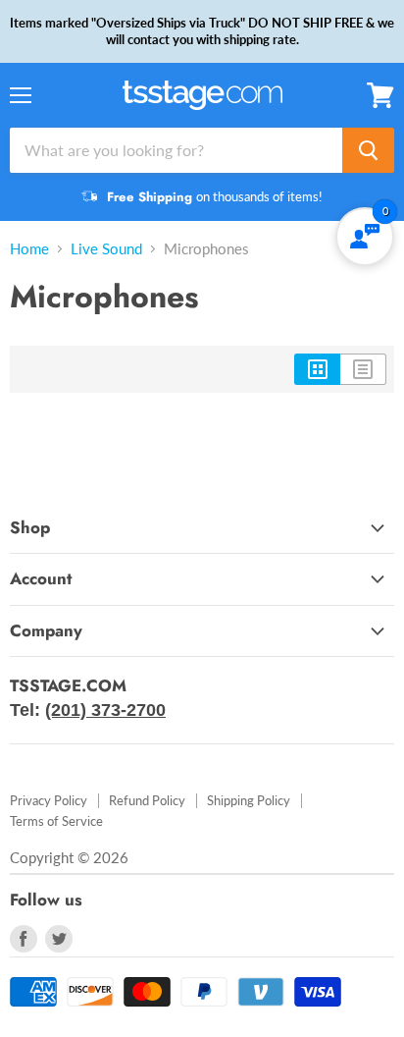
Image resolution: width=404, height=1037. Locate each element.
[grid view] (317, 369)
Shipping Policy (248, 800)
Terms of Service (56, 821)
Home (29, 249)
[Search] (368, 150)
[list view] (363, 369)
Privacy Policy (48, 800)
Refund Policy (147, 800)
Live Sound (106, 249)
